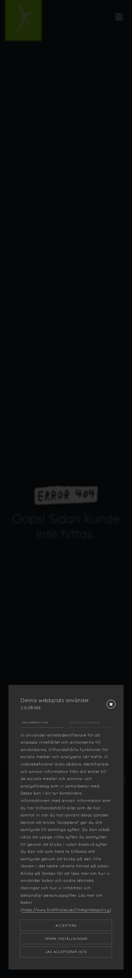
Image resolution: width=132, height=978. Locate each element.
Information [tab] (35, 722)
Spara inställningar (66, 939)
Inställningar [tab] (84, 722)
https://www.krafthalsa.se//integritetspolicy (66, 910)
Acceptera (66, 925)
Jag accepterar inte (66, 952)
